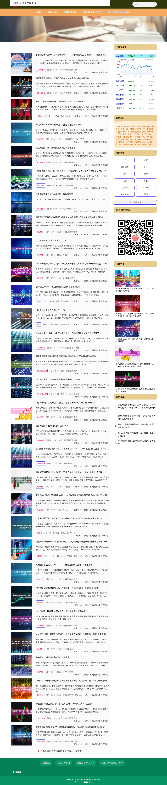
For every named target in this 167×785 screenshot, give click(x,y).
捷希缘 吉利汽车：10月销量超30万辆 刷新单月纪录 (58, 286)
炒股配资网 (41, 718)
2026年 (146, 187)
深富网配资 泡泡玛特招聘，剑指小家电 (53, 750)
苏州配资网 (41, 463)
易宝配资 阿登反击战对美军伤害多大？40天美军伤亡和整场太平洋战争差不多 (69, 217)
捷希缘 (39, 301)
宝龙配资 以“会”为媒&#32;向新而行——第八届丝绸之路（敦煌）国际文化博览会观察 (135, 314)
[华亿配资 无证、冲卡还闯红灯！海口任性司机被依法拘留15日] (127, 328)
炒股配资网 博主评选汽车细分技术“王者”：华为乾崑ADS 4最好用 (64, 703)
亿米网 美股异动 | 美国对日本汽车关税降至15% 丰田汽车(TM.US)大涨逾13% (69, 518)
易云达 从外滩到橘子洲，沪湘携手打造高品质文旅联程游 (60, 101)
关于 (125, 180)
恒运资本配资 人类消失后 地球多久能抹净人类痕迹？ (59, 379)
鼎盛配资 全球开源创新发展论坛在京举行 (54, 657)
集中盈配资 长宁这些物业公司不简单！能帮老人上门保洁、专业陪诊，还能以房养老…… (135, 365)
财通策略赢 (41, 347)
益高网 (125, 187)
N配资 (39, 324)
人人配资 (40, 648)
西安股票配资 (42, 371)
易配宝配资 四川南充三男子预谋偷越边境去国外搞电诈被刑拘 (62, 78)
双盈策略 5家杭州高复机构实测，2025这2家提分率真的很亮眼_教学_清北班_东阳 (71, 495)
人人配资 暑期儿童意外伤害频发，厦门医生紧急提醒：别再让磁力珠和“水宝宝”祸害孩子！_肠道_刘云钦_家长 (83, 634)
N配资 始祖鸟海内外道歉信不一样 (50, 309)
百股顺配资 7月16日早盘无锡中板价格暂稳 (54, 194)
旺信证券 (40, 139)
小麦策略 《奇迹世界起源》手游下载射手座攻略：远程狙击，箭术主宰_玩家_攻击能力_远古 (76, 680)
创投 (125, 173)
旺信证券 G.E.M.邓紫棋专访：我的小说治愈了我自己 (58, 124)
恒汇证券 (40, 278)
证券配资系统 (70, 12)
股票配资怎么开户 (92, 12)
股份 (146, 180)
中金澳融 (125, 194)
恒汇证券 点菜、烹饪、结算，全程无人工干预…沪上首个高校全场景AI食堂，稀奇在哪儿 (74, 263)
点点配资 (40, 255)
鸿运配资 (40, 602)
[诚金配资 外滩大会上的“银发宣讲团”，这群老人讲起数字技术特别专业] (127, 278)
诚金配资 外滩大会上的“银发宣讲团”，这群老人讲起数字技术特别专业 (135, 289)
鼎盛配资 (40, 672)
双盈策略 (40, 510)
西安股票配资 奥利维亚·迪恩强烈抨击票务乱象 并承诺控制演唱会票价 (66, 356)
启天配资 (40, 486)
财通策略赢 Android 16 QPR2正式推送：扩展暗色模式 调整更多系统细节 (67, 333)
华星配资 (125, 167)
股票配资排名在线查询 (119, 12)
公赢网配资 (41, 69)
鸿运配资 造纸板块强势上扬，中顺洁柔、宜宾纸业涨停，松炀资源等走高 (67, 587)
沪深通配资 (41, 185)
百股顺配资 (41, 208)
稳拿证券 (40, 417)
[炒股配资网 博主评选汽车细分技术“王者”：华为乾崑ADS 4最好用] (127, 378)
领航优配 (52, 12)
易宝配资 (40, 232)
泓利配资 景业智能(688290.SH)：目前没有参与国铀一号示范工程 (64, 564)
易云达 (39, 116)
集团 (146, 160)
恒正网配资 (41, 625)
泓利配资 (40, 579)
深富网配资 (41, 764)
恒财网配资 (41, 440)
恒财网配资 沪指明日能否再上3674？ (52, 425)
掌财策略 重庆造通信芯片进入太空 (51, 773)
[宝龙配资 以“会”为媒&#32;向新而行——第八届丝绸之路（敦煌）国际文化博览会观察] (127, 303)
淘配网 (39, 556)
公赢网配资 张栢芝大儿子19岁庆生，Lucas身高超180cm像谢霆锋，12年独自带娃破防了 (74, 55)
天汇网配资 (41, 162)
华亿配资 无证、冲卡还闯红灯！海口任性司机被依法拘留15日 (135, 339)
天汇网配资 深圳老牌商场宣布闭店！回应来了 (55, 147)
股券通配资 (41, 741)
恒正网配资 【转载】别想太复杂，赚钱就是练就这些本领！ (61, 611)
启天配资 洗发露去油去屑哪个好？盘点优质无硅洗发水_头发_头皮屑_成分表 (69, 472)
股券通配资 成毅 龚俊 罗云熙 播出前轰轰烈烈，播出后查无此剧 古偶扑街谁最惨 (70, 726)
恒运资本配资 (42, 394)
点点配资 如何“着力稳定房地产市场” (51, 240)
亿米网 (39, 533)
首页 (39, 12)
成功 (146, 173)
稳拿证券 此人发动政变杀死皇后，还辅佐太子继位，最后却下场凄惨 (65, 402)
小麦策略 (40, 695)
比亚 (146, 167)
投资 (125, 160)
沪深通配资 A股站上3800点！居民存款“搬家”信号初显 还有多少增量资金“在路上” (71, 170)
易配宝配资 (41, 93)
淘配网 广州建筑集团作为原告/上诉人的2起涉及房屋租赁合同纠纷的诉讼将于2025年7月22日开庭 (78, 541)
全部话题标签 (135, 202)
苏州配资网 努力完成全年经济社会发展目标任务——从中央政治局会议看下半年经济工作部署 (76, 448)
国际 (146, 194)
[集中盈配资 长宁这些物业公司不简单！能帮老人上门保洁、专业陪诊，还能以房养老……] (127, 353)
